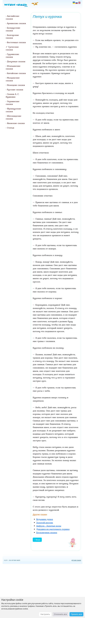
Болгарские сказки (12, 36)
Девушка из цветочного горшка (53, 529)
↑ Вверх (37, 539)
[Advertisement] (42, 590)
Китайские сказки (16, 73)
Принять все (76, 614)
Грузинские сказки (12, 55)
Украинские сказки (12, 103)
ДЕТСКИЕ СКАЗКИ (76, 560)
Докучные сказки (16, 61)
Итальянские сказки (13, 67)
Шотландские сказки (13, 117)
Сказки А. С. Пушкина (12, 95)
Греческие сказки (12, 48)
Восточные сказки (16, 42)
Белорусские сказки (13, 29)
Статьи (10, 127)
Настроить (45, 614)
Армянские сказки (16, 23)
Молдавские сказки (13, 79)
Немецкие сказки (16, 85)
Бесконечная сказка (46, 532)
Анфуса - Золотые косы (48, 525)
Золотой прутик (44, 522)
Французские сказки (13, 110)
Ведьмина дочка (44, 519)
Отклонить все (60, 614)
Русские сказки (15, 89)
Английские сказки (12, 17)
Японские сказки (16, 123)
